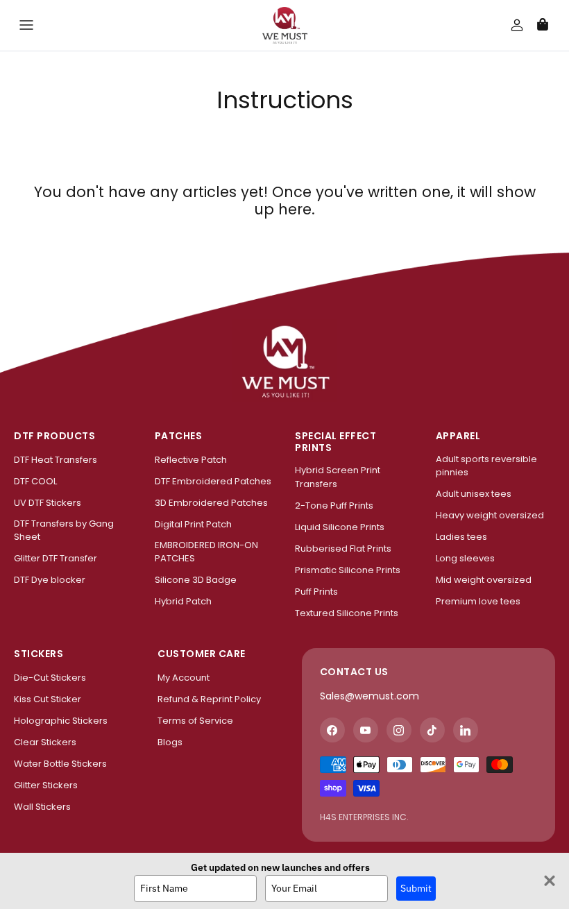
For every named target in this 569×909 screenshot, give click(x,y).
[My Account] (508, 25)
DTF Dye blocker (49, 579)
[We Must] (284, 25)
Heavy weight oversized (490, 515)
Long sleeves (465, 558)
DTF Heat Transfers (55, 459)
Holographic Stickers (61, 720)
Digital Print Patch (193, 524)
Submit (416, 888)
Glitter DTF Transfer (55, 558)
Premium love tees (478, 601)
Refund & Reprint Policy (209, 699)
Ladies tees (461, 536)
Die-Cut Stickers (50, 677)
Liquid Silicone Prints (339, 527)
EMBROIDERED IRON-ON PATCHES (206, 552)
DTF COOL (35, 481)
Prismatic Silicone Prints (347, 570)
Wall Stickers (42, 806)
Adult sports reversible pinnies (486, 465)
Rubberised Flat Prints (343, 548)
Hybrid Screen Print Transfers (337, 477)
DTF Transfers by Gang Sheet (64, 530)
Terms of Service (195, 720)
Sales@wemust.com (369, 696)
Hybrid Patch (183, 601)
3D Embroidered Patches (211, 502)
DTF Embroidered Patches (213, 481)
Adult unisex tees (473, 493)
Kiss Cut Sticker (47, 699)
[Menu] (26, 25)
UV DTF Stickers (47, 502)
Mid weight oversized (484, 579)
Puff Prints (316, 591)
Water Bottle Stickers (60, 763)
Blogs (170, 742)
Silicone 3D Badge (196, 579)
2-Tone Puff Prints (334, 505)
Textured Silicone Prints (346, 613)
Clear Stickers (45, 742)
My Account (184, 677)
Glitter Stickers (46, 785)
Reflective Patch (191, 459)
